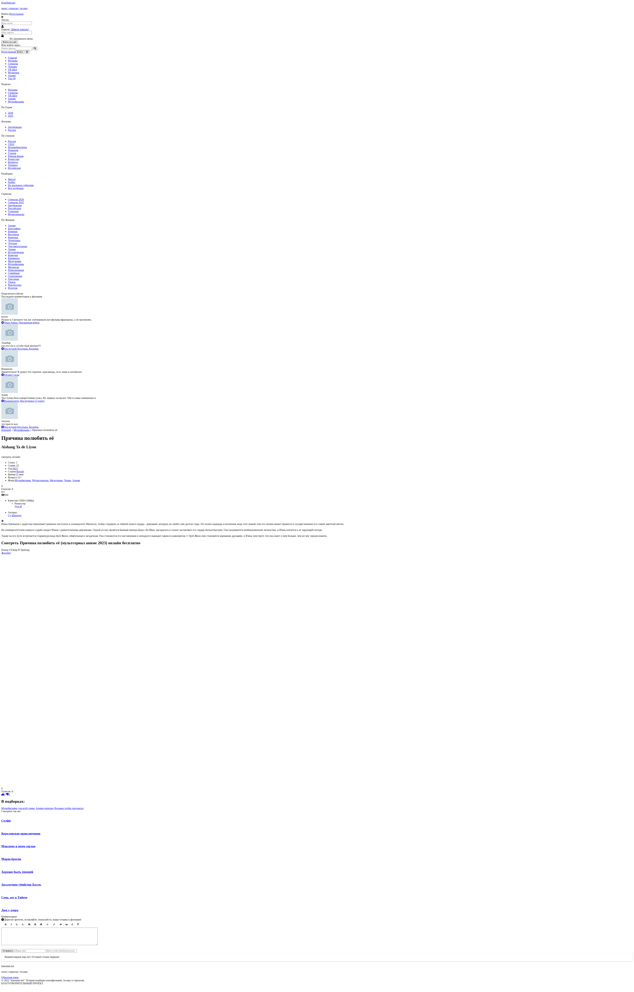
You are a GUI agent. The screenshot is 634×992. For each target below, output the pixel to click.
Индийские (14, 168)
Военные (13, 237)
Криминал (14, 258)
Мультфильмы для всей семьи (18, 808)
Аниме (12, 75)
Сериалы (13, 63)
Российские (14, 208)
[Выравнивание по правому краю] (40, 924)
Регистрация (16, 14)
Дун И (18, 506)
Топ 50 (12, 78)
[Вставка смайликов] (47, 924)
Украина (13, 165)
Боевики (13, 231)
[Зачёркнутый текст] (22, 924)
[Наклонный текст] (11, 924)
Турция (12, 153)
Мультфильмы (16, 101)
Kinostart (6, 430)
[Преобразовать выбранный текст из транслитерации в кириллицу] (72, 924)
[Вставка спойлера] (78, 924)
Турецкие (13, 211)
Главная (12, 57)
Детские (12, 243)
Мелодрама (56, 480)
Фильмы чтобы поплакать (69, 808)
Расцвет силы (11, 374)
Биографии (14, 228)
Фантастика (14, 285)
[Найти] (35, 48)
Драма (67, 480)
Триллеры (13, 279)
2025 (10, 115)
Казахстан (13, 159)
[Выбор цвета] (54, 924)
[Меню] (27, 52)
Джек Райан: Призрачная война (21, 322)
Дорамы (12, 66)
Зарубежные (15, 127)
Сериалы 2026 (16, 199)
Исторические (16, 252)
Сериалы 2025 (16, 202)
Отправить (8, 951)
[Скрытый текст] (60, 924)
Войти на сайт (10, 42)
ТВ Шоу (12, 69)
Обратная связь (9, 977)
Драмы (12, 249)
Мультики (13, 72)
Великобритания (17, 147)
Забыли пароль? (20, 29)
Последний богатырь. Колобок (21, 348)
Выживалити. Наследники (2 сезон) (24, 401)
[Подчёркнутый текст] (17, 924)
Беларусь (13, 162)
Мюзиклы (13, 267)
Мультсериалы (16, 214)
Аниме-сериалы (44, 808)
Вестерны (13, 234)
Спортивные (15, 276)
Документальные (17, 246)
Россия (12, 130)
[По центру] (35, 924)
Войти (20, 52)
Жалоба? (6, 552)
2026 (10, 112)
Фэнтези (13, 288)
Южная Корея (15, 156)
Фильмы (13, 60)
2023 (15, 468)
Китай (20, 471)
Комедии (13, 255)
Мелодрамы (14, 261)
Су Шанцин (14, 515)
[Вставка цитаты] (66, 924)
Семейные (14, 273)
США (11, 144)
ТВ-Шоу (12, 95)
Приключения (16, 270)
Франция (13, 150)
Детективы (14, 240)
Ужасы (12, 282)
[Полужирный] (5, 924)
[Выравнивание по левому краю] (29, 924)
